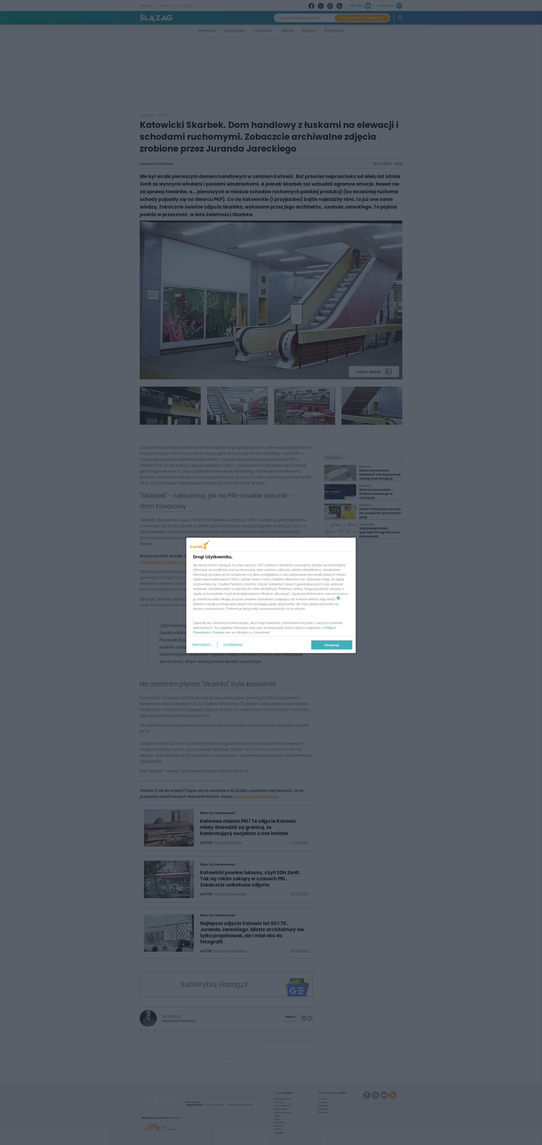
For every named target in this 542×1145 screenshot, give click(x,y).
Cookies (218, 632)
